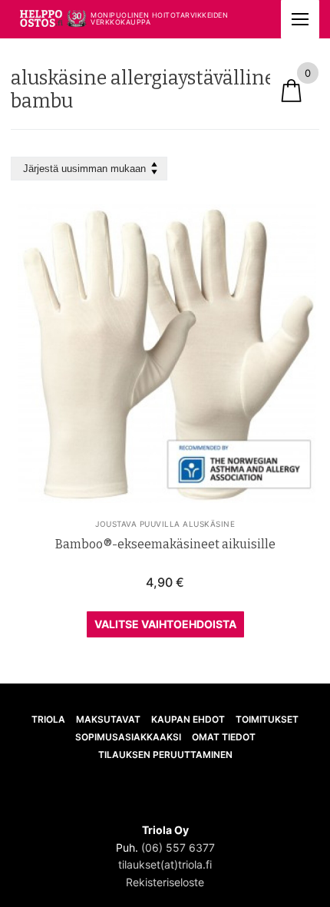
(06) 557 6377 (178, 847)
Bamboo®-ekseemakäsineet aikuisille (165, 544)
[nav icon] (300, 19)
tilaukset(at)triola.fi (165, 864)
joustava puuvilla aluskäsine (165, 523)
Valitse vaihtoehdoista (165, 624)
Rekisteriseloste (165, 882)
